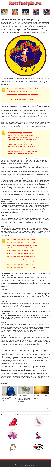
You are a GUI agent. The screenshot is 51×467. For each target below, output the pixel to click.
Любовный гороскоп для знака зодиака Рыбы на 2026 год (21, 267)
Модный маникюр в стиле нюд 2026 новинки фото (20, 132)
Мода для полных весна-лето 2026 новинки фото (20, 142)
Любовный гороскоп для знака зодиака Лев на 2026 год (20, 250)
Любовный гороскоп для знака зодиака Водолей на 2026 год (21, 264)
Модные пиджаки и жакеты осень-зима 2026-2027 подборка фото (24, 137)
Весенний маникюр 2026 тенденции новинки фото (20, 144)
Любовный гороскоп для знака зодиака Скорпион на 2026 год (22, 259)
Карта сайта (17, 464)
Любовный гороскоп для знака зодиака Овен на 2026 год (21, 239)
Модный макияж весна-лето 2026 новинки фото (19, 149)
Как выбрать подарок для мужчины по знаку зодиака (19, 96)
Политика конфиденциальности (29, 464)
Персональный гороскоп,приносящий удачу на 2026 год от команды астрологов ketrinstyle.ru (24, 398)
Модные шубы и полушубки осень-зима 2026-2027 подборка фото (24, 139)
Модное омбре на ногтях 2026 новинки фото (18, 133)
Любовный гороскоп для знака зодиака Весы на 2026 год (21, 256)
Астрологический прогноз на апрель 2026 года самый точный (9, 398)
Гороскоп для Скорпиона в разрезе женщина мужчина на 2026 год (23, 91)
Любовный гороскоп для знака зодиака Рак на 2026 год (20, 247)
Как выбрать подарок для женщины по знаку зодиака (20, 99)
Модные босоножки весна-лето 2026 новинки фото (20, 153)
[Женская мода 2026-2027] (25, 3)
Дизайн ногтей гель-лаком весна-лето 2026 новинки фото (22, 148)
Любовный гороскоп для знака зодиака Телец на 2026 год (21, 242)
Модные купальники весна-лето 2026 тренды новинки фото (22, 146)
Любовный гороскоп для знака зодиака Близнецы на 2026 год (22, 245)
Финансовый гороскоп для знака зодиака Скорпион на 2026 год (22, 88)
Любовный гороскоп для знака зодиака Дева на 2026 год (21, 253)
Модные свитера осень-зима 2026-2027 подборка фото (21, 141)
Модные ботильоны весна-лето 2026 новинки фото (20, 135)
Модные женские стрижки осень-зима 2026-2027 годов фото (22, 151)
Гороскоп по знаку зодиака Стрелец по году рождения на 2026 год (23, 94)
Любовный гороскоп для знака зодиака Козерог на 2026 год (21, 261)
